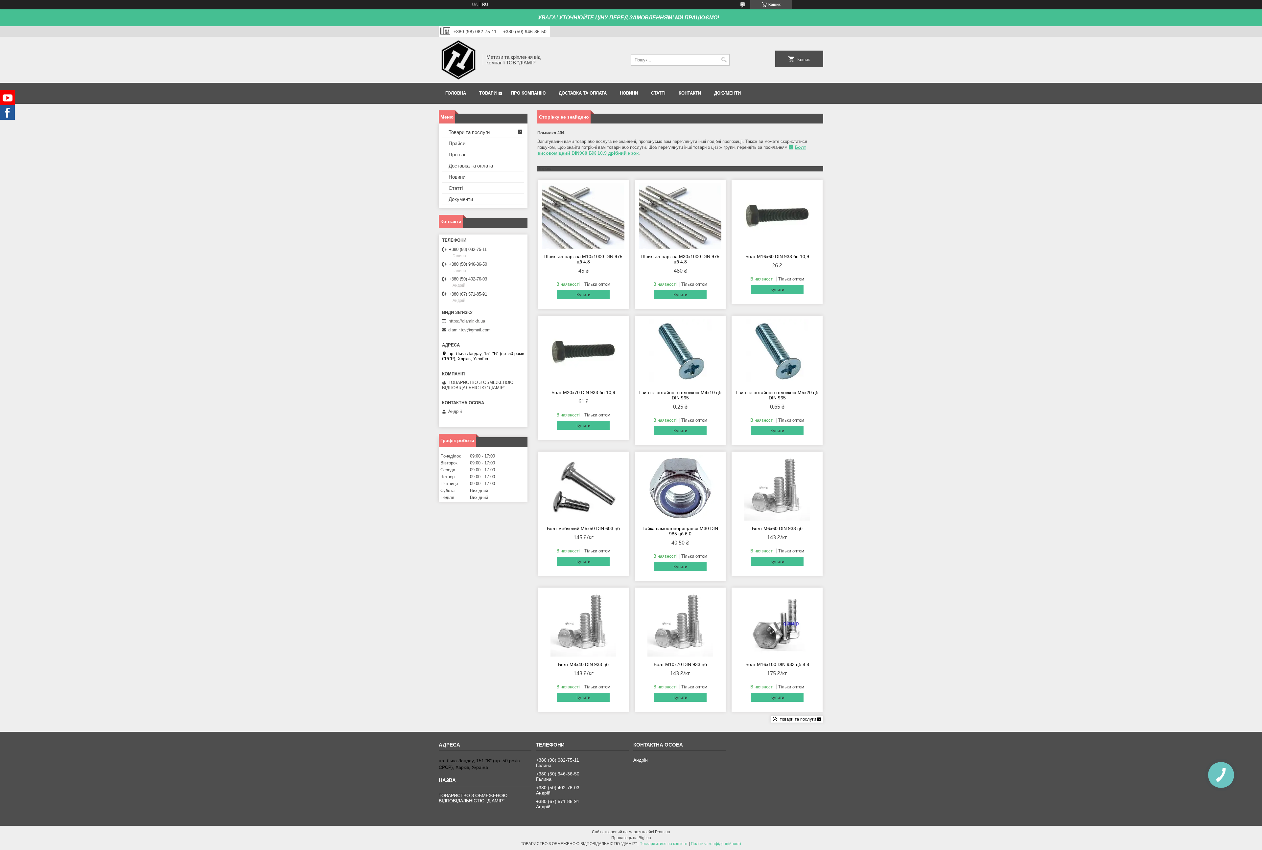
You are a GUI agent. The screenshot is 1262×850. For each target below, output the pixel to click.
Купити (583, 294)
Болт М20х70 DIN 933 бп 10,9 (583, 392)
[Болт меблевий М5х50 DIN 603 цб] (583, 488)
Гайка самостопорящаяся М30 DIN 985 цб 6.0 (680, 531)
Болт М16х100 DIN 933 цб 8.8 (777, 664)
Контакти (690, 93)
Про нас (458, 154)
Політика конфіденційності (716, 843)
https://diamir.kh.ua (467, 321)
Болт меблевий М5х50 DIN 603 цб (583, 528)
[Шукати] (724, 60)
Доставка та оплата (583, 93)
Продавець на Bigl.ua (631, 838)
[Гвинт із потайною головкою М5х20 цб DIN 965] (777, 352)
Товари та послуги (469, 132)
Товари (488, 93)
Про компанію (528, 93)
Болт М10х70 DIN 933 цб (680, 664)
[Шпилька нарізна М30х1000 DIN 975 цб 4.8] (680, 216)
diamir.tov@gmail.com (469, 329)
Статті (658, 93)
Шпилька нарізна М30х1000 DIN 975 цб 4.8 (680, 259)
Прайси (457, 143)
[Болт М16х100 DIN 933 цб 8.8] (777, 624)
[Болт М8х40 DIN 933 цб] (583, 624)
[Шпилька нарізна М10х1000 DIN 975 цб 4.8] (583, 216)
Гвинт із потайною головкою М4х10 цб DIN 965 (680, 395)
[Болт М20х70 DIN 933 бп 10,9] (583, 352)
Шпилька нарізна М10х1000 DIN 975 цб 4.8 (583, 259)
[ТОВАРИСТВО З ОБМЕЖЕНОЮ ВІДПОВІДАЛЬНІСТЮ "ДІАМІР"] (458, 59)
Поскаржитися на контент (664, 843)
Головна (455, 93)
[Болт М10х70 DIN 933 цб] (680, 624)
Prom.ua (662, 832)
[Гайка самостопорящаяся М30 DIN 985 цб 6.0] (680, 488)
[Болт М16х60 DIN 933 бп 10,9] (777, 216)
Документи (727, 93)
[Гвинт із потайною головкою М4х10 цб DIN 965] (680, 352)
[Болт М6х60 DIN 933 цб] (777, 488)
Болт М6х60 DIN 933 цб (777, 528)
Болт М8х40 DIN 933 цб (583, 664)
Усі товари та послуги (794, 719)
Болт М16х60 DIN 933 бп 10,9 (777, 256)
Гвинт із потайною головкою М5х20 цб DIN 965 (777, 395)
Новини (629, 93)
